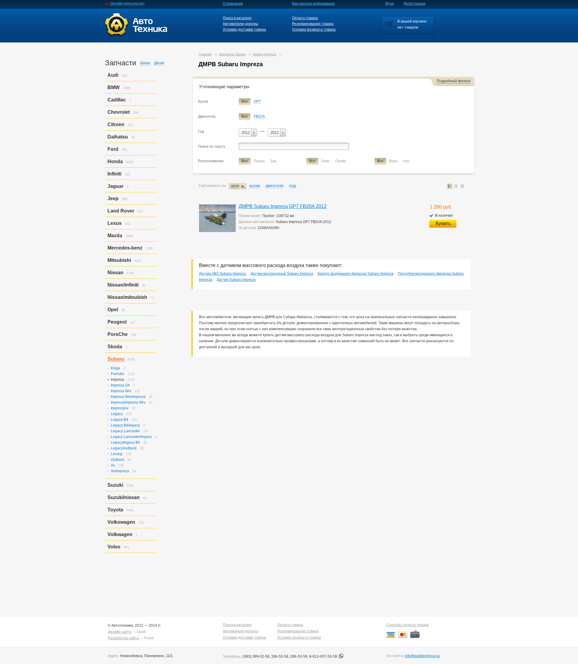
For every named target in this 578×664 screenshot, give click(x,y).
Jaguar (115, 186)
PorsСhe (117, 334)
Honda (115, 161)
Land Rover (120, 210)
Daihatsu (117, 136)
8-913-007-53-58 (323, 656)
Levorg (116, 454)
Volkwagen (119, 534)
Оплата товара (305, 18)
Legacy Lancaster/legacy (131, 437)
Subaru (115, 358)
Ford (112, 149)
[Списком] (449, 186)
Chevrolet (118, 112)
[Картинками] (462, 186)
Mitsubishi (119, 260)
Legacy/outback (124, 448)
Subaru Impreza (264, 54)
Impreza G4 (120, 385)
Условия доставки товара (244, 29)
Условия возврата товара (314, 29)
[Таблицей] (456, 186)
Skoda (114, 346)
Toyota (115, 509)
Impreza (117, 379)
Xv (113, 465)
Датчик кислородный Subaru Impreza (281, 273)
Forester (117, 374)
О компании (233, 4)
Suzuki (115, 485)
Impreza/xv (120, 408)
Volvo (113, 546)
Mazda (114, 235)
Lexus (114, 223)
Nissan (115, 272)
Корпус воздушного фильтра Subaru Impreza (355, 273)
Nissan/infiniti (122, 284)
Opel (112, 309)
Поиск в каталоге (237, 18)
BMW (113, 87)
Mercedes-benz (124, 247)
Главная (205, 54)
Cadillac (116, 99)
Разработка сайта (123, 638)
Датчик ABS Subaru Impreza (222, 273)
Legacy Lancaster (125, 431)
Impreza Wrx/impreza (128, 397)
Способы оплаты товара (407, 625)
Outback (117, 460)
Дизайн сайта (119, 632)
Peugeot (117, 321)
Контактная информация (313, 4)
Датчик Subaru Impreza (236, 280)
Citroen (115, 124)
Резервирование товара (313, 24)
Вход (389, 4)
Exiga (115, 368)
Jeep (113, 198)
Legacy (117, 414)
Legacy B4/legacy (125, 425)
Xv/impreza (120, 471)
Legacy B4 (119, 419)
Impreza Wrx (121, 391)
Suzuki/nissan (123, 497)
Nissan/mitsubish (127, 297)
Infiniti (114, 173)
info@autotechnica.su (422, 656)
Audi (112, 75)
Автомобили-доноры (240, 24)
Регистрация (414, 4)
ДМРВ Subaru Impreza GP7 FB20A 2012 (283, 206)
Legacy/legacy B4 (125, 442)
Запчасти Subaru (232, 54)
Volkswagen (121, 522)
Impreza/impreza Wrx (128, 402)
